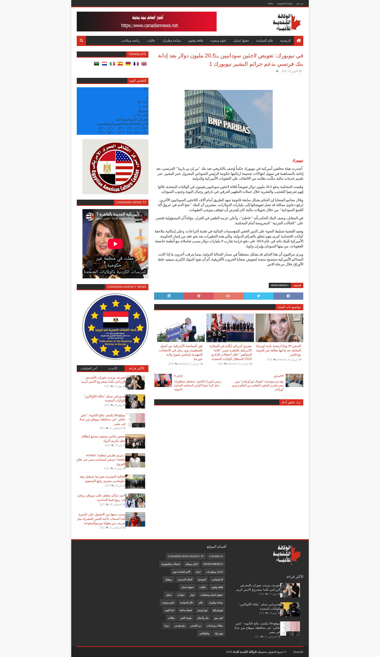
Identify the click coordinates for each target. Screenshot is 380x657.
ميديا (166, 625)
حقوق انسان (241, 40)
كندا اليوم (169, 610)
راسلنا (271, 3)
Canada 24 (216, 556)
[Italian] (113, 65)
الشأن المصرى (185, 579)
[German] (129, 65)
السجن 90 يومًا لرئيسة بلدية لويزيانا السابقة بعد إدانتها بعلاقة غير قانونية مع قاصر (278, 350)
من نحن (299, 3)
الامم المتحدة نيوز (181, 571)
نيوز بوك (219, 633)
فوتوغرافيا (218, 610)
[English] (144, 65)
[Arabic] (97, 65)
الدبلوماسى (217, 579)
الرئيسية (285, 40)
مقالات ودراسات (215, 625)
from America (280, 285)
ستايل (169, 594)
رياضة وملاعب (130, 40)
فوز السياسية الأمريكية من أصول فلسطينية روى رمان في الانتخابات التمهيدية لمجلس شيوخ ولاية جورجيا (181, 352)
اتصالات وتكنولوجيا (171, 564)
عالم (201, 602)
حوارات (181, 594)
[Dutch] (105, 65)
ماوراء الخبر (186, 618)
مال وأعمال (203, 618)
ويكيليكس (204, 633)
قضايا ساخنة (186, 610)
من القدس (196, 625)
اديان (198, 571)
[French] (137, 65)
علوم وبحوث (218, 40)
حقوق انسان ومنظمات (211, 594)
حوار (192, 594)
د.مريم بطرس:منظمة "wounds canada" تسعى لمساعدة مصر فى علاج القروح (101, 459)
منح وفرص (180, 625)
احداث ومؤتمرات (214, 571)
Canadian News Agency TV (186, 556)
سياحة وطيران (171, 40)
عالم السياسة (264, 40)
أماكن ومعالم (191, 564)
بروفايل (168, 579)
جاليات (151, 40)
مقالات (171, 618)
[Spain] (121, 65)
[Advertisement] (97, 551)
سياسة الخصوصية (285, 3)
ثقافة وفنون (195, 40)
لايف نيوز (218, 618)
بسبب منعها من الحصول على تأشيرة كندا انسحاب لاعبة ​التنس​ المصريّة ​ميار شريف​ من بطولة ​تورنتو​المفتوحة (101, 519)
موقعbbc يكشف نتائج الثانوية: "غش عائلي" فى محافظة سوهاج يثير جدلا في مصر (102, 419)
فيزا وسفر (202, 610)
